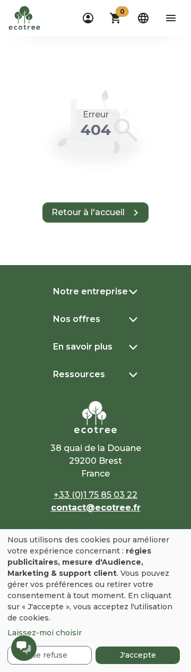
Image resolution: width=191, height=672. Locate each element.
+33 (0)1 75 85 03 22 (95, 495)
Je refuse (49, 655)
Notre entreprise (90, 291)
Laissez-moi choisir (44, 632)
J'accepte (138, 655)
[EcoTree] (24, 17)
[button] (115, 18)
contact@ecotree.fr (96, 508)
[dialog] (95, 600)
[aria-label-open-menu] (171, 18)
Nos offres (76, 319)
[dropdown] (88, 18)
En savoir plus (82, 347)
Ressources (79, 374)
